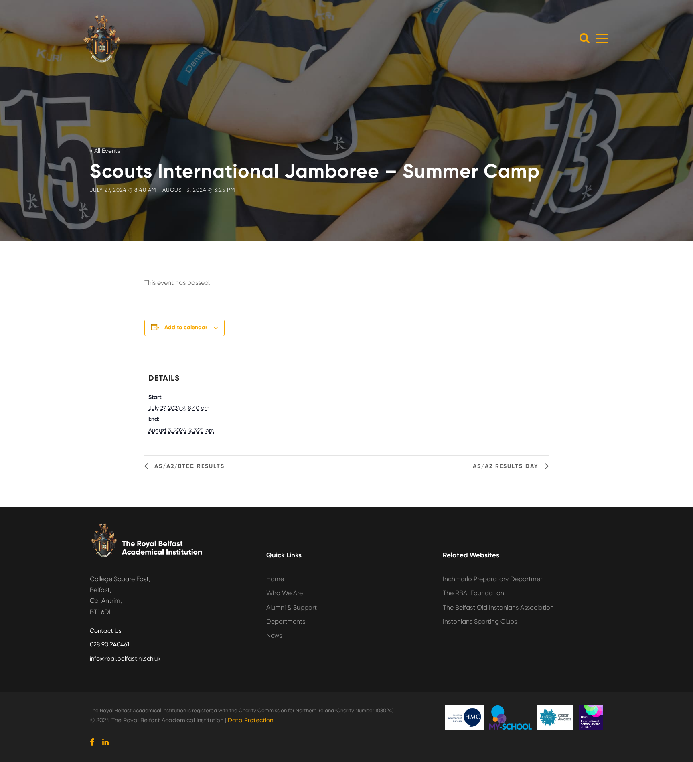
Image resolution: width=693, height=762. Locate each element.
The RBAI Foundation (473, 593)
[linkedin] (105, 742)
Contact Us (106, 630)
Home (275, 579)
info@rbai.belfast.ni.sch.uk (125, 658)
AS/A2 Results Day (507, 466)
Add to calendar (185, 327)
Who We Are (284, 593)
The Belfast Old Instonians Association (498, 607)
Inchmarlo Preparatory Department (494, 579)
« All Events (105, 150)
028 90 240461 (109, 644)
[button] (585, 37)
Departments (285, 621)
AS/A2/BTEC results (188, 466)
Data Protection (250, 720)
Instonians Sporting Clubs (480, 621)
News (274, 635)
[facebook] (92, 742)
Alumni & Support (291, 607)
